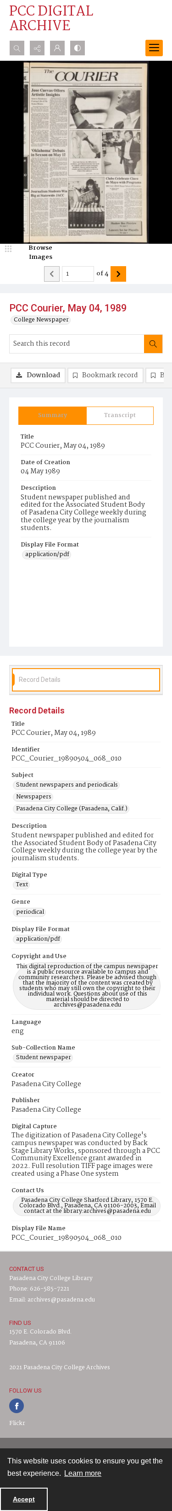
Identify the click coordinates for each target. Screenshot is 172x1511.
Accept (24, 1499)
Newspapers (33, 797)
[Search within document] (153, 344)
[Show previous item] (52, 274)
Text (22, 884)
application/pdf (47, 554)
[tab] (52, 415)
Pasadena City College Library (51, 1278)
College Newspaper (41, 320)
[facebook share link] (16, 1405)
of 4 (102, 274)
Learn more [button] (82, 1473)
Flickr (17, 1423)
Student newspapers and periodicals (67, 785)
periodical (30, 912)
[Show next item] (118, 274)
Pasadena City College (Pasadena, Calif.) (72, 809)
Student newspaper (43, 1057)
